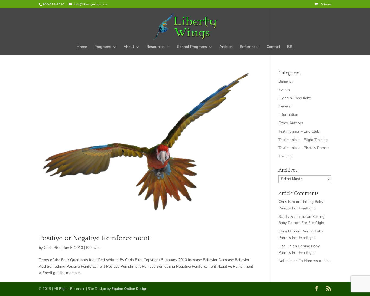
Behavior (93, 247)
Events (284, 89)
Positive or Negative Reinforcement (94, 238)
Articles (226, 47)
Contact (273, 47)
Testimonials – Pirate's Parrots (304, 147)
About (129, 47)
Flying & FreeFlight (294, 98)
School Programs (192, 47)
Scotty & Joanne (292, 216)
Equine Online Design (129, 288)
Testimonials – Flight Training (303, 139)
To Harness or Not (314, 260)
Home (82, 47)
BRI (290, 47)
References (249, 47)
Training (285, 156)
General (284, 106)
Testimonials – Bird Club (298, 131)
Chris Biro (52, 247)
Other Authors (290, 123)
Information (288, 114)
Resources (156, 47)
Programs (102, 47)
